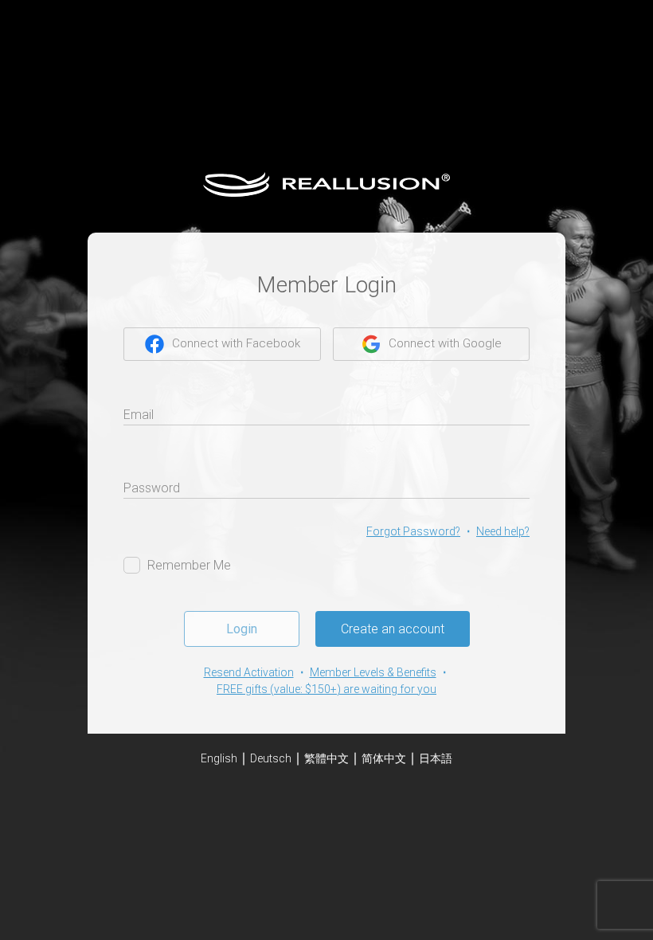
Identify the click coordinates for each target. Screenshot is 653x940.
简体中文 (384, 758)
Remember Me (189, 565)
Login (241, 628)
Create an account (392, 628)
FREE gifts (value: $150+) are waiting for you (326, 689)
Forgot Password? (413, 531)
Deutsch (270, 758)
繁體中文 (326, 758)
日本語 (435, 758)
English (219, 758)
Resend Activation (249, 672)
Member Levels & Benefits (373, 672)
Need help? (503, 531)
